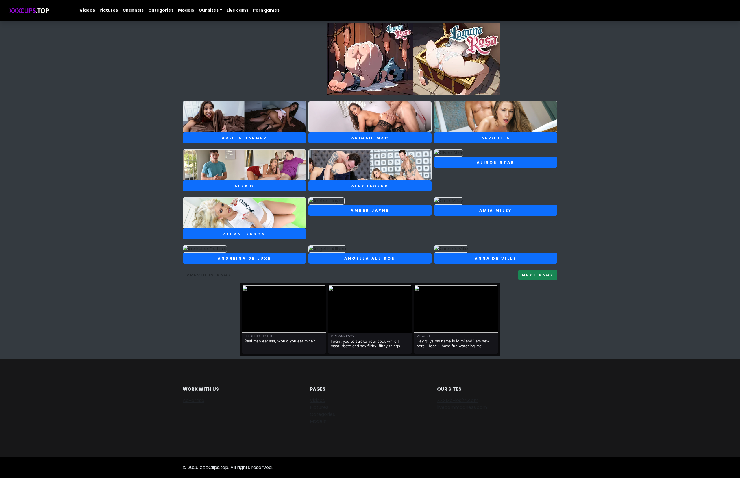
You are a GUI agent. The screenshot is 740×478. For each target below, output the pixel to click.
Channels (133, 10)
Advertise (193, 400)
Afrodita (495, 138)
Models (186, 10)
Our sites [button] (209, 10)
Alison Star (496, 162)
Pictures (108, 10)
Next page (538, 275)
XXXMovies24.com (457, 400)
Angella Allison (370, 258)
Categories (160, 10)
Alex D (244, 186)
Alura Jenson (244, 234)
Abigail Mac (369, 138)
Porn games (266, 10)
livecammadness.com (462, 407)
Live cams (237, 10)
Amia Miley (495, 210)
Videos (87, 10)
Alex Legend (369, 186)
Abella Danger (244, 138)
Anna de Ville (496, 258)
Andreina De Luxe (244, 258)
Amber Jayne (370, 210)
